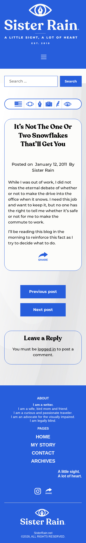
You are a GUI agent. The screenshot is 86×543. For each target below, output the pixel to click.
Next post (43, 309)
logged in (47, 349)
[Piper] (58, 104)
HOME (43, 436)
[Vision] (30, 104)
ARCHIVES (43, 461)
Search (71, 81)
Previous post (43, 291)
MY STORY (43, 444)
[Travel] (49, 104)
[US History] (18, 104)
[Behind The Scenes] (67, 104)
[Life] (40, 104)
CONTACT (43, 453)
